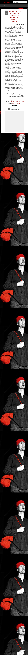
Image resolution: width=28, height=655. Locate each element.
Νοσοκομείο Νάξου (16, 103)
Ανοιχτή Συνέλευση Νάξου (17, 101)
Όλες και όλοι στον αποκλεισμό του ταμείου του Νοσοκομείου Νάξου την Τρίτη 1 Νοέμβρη (14, 16)
